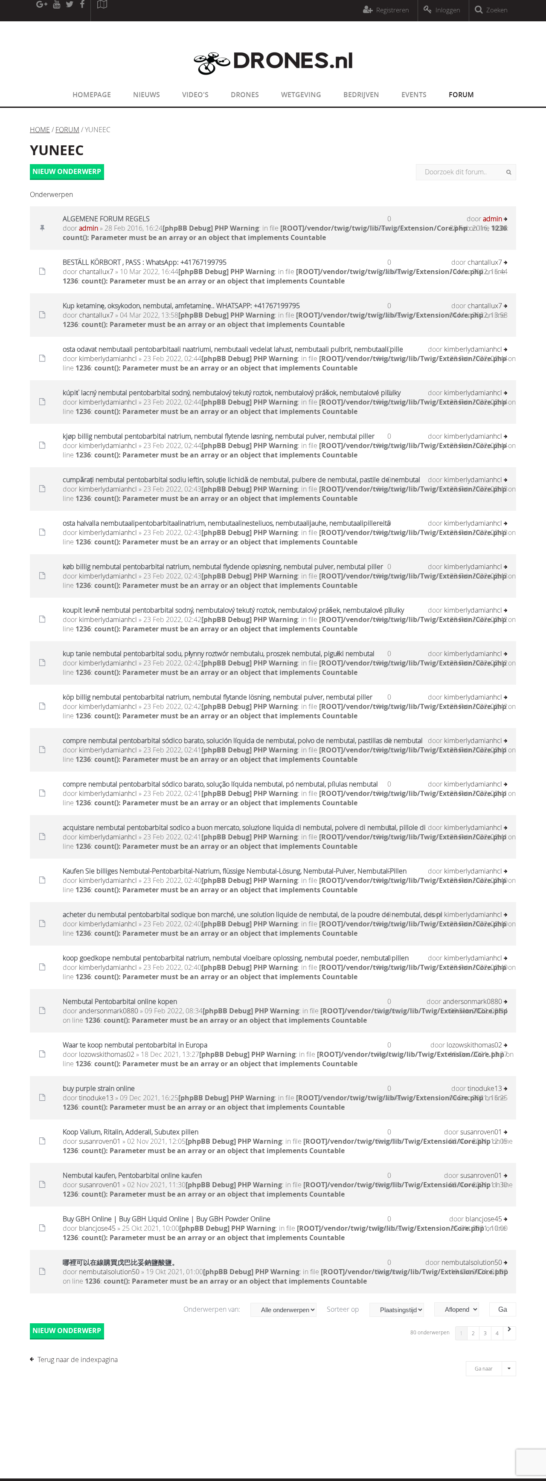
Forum (461, 94)
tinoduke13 (96, 1097)
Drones (245, 94)
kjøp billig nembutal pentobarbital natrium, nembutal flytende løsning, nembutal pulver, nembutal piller (219, 436)
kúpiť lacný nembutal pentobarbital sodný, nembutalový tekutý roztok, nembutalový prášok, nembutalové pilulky (232, 392)
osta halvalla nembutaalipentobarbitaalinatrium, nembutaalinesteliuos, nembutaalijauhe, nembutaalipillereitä (226, 523)
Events (414, 94)
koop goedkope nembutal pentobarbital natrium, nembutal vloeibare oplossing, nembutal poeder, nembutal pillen (236, 958)
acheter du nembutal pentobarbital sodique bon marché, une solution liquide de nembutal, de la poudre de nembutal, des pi (252, 914)
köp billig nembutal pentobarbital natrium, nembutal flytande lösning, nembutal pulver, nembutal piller (217, 697)
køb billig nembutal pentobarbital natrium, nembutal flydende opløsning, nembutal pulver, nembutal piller (223, 566)
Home (40, 129)
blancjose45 (97, 1228)
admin (88, 228)
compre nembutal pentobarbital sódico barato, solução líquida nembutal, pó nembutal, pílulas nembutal (220, 784)
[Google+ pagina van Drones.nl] (41, 10)
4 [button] (497, 1333)
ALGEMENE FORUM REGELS (106, 218)
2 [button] (473, 1333)
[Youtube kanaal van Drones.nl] (56, 10)
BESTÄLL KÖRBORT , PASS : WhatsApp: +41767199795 (145, 262)
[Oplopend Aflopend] (461, 1309)
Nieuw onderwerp (66, 171)
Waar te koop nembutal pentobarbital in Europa (135, 1045)
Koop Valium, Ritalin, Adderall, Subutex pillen (130, 1132)
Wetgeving (301, 94)
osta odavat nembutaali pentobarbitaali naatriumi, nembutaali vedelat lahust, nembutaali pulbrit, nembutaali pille (233, 349)
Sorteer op (344, 1309)
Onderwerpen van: (212, 1309)
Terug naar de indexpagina (78, 1359)
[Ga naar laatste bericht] (506, 220)
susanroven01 (100, 1141)
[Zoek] (508, 172)
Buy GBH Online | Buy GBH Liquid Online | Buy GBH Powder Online (166, 1219)
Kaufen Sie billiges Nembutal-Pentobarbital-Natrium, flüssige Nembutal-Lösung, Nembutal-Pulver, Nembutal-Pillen (235, 871)
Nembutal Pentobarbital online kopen (120, 1001)
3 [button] (485, 1333)
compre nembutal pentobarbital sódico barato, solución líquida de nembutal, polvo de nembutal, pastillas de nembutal (243, 740)
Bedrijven (361, 94)
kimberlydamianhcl (108, 358)
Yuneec (57, 150)
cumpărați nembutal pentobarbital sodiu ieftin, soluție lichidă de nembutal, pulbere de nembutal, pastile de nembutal (241, 479)
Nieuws (146, 94)
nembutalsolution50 (109, 1271)
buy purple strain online (99, 1088)
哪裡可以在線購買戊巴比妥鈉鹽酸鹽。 (121, 1262)
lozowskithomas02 (106, 1054)
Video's (195, 94)
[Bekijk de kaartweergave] (102, 10)
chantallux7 (96, 271)
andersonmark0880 (108, 1010)
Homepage (92, 94)
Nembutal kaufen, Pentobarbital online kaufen (132, 1175)
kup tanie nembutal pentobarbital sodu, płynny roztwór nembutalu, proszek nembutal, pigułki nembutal (219, 653)
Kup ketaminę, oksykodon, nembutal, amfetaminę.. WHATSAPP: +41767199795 (181, 305)
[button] (509, 1333)
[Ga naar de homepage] (273, 80)
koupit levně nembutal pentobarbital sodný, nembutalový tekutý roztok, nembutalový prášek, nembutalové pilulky (233, 610)
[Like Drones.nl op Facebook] (82, 10)
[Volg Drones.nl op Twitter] (70, 10)
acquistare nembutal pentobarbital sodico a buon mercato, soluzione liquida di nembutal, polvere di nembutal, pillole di (244, 827)
